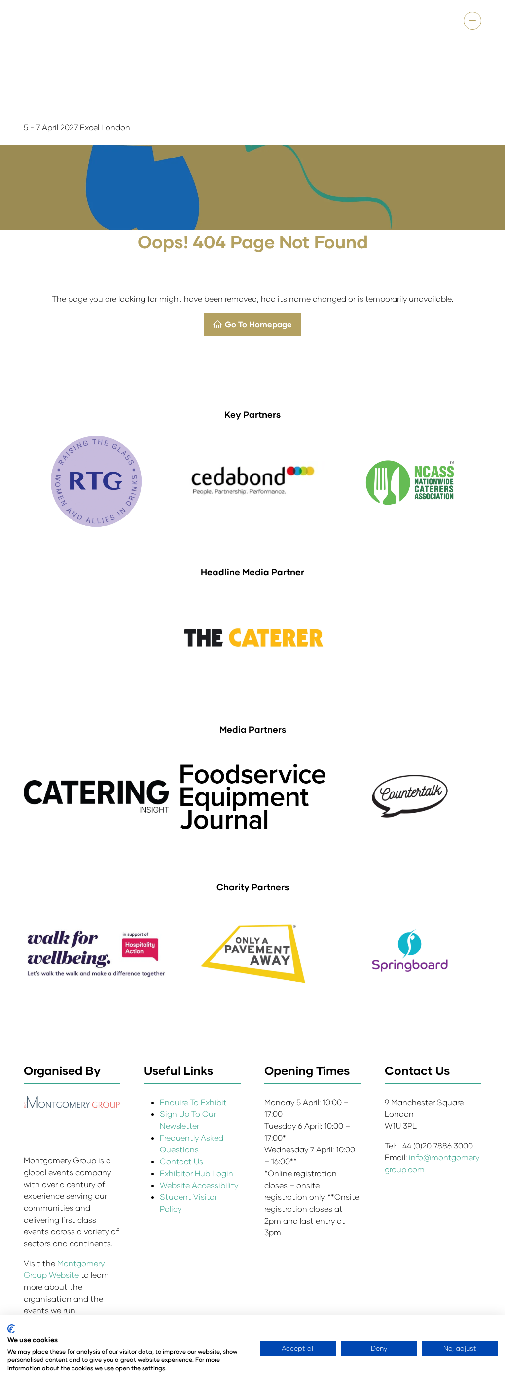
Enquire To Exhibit (193, 1102)
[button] (472, 21)
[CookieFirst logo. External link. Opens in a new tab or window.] (11, 1328)
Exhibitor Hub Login (196, 1173)
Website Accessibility (199, 1184)
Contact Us (181, 1161)
